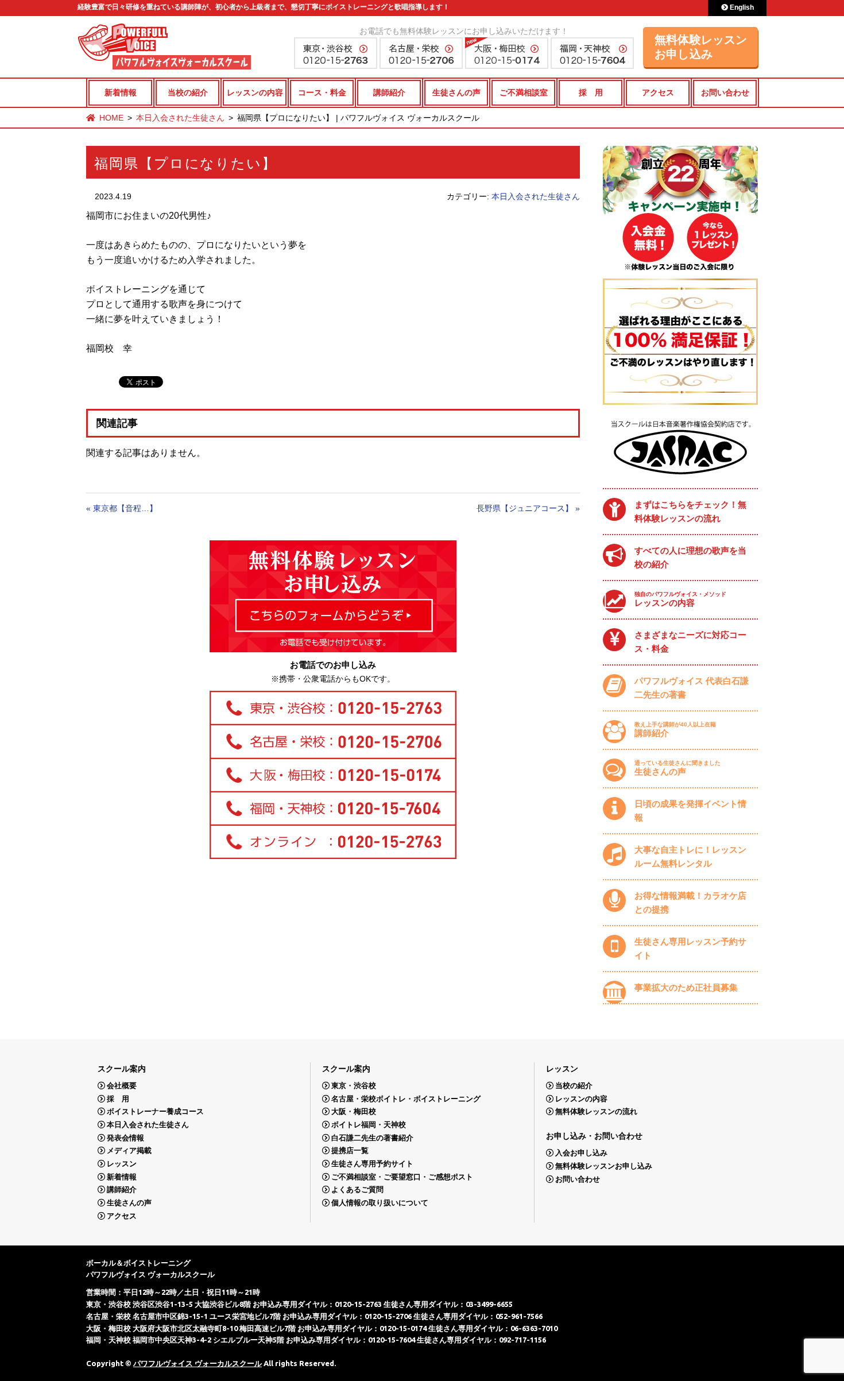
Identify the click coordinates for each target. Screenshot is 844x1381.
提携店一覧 (350, 1150)
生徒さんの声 (456, 92)
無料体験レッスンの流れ (596, 1111)
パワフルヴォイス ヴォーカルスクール (197, 1363)
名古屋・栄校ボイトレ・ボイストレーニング (406, 1098)
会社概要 (122, 1085)
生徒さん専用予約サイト (372, 1163)
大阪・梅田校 (353, 1111)
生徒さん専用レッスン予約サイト (690, 948)
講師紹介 (389, 92)
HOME (111, 117)
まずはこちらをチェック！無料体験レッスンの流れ (690, 511)
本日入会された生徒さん (180, 117)
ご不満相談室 (524, 92)
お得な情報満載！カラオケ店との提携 (690, 902)
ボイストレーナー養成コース (155, 1111)
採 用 (591, 92)
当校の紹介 (188, 92)
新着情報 (120, 92)
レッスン (122, 1163)
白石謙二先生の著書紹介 (372, 1138)
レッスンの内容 (255, 92)
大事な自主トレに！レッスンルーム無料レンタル (690, 856)
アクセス (658, 92)
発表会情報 (125, 1138)
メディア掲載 (129, 1150)
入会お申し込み (581, 1152)
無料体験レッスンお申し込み (701, 46)
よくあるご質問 (357, 1189)
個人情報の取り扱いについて (379, 1202)
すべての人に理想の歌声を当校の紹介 (690, 557)
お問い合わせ (725, 92)
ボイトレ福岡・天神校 (368, 1124)
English (741, 7)
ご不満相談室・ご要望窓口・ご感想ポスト (402, 1177)
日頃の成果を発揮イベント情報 (690, 810)
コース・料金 (322, 92)
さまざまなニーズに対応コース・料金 (690, 641)
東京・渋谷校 (353, 1085)
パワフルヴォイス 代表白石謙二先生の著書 (691, 687)
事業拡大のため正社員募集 (686, 987)
